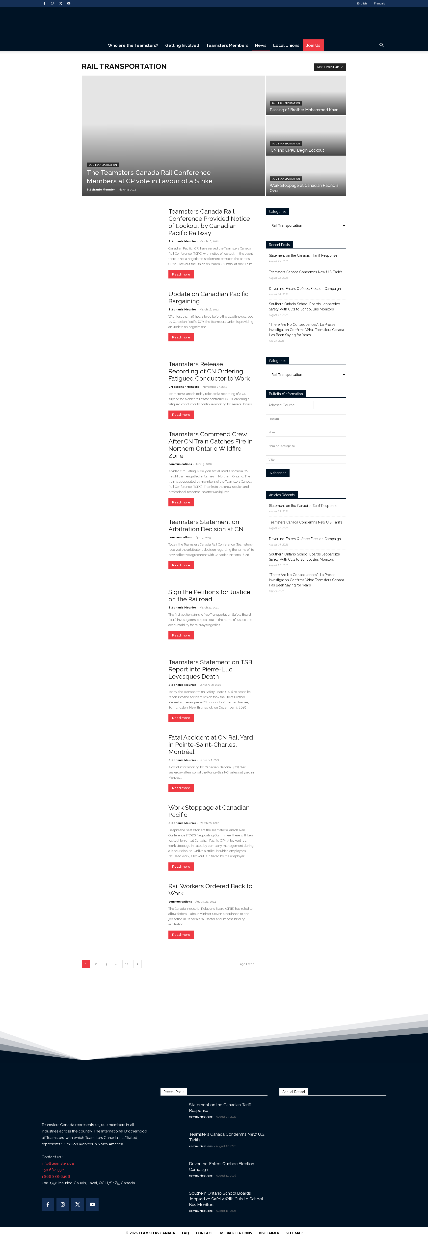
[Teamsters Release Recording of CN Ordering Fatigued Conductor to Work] (122, 389)
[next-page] (137, 964)
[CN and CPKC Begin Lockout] (306, 136)
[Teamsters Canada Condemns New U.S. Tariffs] (172, 1143)
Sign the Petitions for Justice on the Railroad (209, 595)
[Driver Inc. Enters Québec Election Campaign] (172, 1169)
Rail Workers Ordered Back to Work (210, 889)
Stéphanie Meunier (101, 189)
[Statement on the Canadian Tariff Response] (172, 1109)
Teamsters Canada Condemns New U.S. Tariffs (306, 272)
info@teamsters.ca (58, 1163)
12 (126, 964)
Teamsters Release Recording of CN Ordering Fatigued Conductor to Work (209, 371)
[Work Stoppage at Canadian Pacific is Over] (306, 176)
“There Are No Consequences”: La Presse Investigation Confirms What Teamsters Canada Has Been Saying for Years (306, 330)
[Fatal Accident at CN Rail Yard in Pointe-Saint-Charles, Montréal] (122, 763)
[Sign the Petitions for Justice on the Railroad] (122, 617)
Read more (181, 274)
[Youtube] (69, 3)
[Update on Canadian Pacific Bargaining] (122, 319)
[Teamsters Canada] (214, 23)
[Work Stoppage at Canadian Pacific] (122, 833)
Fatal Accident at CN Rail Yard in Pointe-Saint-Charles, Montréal (210, 744)
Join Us (313, 45)
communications (180, 464)
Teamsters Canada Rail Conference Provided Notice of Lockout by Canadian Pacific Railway (209, 222)
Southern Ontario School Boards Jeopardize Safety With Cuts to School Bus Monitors (304, 306)
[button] (381, 45)
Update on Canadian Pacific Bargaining (208, 297)
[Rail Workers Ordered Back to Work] (122, 911)
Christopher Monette (183, 386)
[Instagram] (52, 3)
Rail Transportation (102, 165)
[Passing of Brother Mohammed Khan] (306, 95)
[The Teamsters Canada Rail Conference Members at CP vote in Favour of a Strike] (173, 136)
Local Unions (286, 45)
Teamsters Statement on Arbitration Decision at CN (205, 525)
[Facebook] (44, 3)
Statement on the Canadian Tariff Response (303, 255)
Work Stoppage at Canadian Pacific (209, 811)
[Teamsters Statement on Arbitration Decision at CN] (122, 547)
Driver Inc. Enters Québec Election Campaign (305, 289)
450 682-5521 (53, 1170)
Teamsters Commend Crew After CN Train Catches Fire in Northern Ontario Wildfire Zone (210, 444)
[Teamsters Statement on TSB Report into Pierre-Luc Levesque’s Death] (122, 688)
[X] (60, 3)
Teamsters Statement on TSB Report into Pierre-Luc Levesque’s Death (210, 669)
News (260, 45)
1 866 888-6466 (56, 1176)
